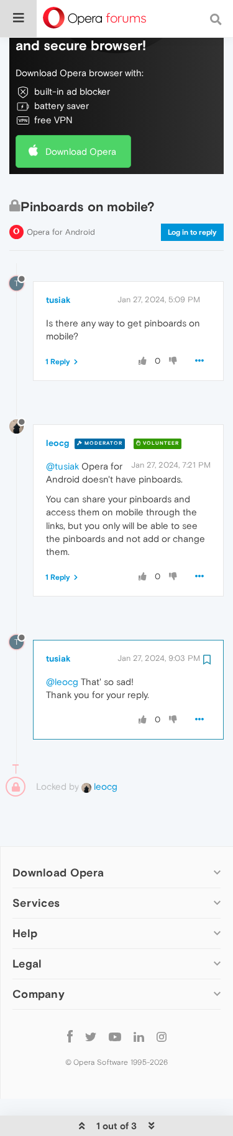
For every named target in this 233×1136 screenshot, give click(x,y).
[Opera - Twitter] (91, 1036)
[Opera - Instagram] (161, 1036)
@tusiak (62, 466)
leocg (57, 443)
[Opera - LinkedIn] (138, 1036)
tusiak (58, 300)
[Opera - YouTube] (115, 1036)
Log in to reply (192, 232)
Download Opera (80, 151)
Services (36, 902)
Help (24, 933)
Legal (27, 963)
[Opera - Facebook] (70, 1036)
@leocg (62, 681)
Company (38, 993)
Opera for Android (61, 232)
